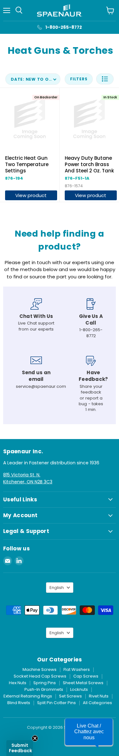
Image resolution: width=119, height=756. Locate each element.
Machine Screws (39, 669)
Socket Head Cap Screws (40, 676)
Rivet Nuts (99, 696)
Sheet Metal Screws (83, 683)
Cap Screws (85, 676)
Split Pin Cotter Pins (56, 703)
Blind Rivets (18, 703)
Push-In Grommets (43, 689)
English (57, 588)
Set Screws (70, 696)
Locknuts (79, 689)
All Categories (97, 703)
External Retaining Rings (27, 696)
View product (31, 195)
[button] (105, 78)
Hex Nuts (17, 683)
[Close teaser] (35, 738)
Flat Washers (76, 669)
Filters (78, 79)
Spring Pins (44, 683)
